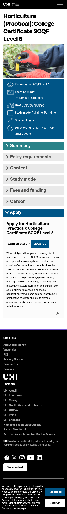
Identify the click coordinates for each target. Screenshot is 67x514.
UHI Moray (10, 400)
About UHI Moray (14, 345)
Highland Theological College (22, 424)
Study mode (20, 179)
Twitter (14, 457)
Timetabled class (33, 105)
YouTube (30, 457)
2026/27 (40, 243)
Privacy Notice (13, 359)
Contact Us (10, 364)
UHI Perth (9, 415)
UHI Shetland (11, 419)
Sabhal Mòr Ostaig (15, 429)
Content (16, 168)
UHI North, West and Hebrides (23, 405)
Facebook (6, 457)
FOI (5, 354)
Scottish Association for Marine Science (29, 434)
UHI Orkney (10, 410)
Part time (50, 112)
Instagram (22, 457)
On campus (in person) (29, 98)
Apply (13, 212)
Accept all (55, 492)
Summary (18, 146)
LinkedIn (40, 457)
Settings (55, 503)
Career (15, 201)
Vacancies (10, 349)
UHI (5, 441)
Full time (37, 112)
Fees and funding (25, 190)
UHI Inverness (12, 395)
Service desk (15, 467)
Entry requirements (28, 157)
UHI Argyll (10, 390)
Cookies (8, 369)
